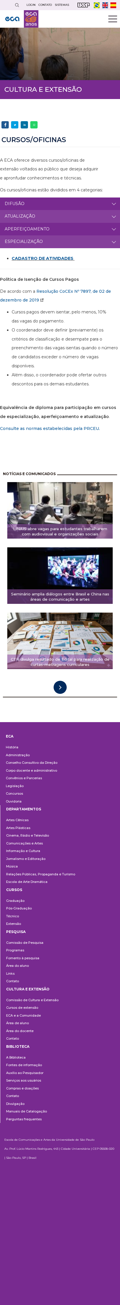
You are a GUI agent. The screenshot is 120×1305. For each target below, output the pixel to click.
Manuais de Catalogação (26, 1111)
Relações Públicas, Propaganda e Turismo (40, 874)
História (12, 747)
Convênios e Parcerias (24, 778)
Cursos (14, 890)
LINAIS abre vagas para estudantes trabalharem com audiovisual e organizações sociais (60, 531)
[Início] (21, 19)
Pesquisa (16, 932)
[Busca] (17, 5)
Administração (18, 755)
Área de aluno (17, 1023)
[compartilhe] (5, 124)
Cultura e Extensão (28, 989)
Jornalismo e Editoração (25, 859)
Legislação (15, 786)
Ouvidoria (14, 801)
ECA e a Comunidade (23, 1015)
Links (10, 973)
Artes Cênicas (17, 820)
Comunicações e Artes (24, 843)
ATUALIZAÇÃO (20, 216)
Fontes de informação (24, 1065)
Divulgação (15, 1104)
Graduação (15, 901)
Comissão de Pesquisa (24, 943)
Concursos (14, 793)
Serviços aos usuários (23, 1080)
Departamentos (23, 809)
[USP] (83, 5)
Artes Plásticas (18, 828)
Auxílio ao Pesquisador (24, 1073)
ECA (9, 736)
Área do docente (19, 1031)
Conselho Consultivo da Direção (31, 763)
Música (12, 866)
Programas (15, 950)
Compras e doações (22, 1088)
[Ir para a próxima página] (60, 687)
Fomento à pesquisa (22, 958)
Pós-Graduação (19, 908)
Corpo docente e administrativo (31, 770)
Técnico (12, 916)
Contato (12, 981)
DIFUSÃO (14, 203)
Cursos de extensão (22, 1008)
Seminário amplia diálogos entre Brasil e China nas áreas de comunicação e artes (60, 597)
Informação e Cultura (23, 851)
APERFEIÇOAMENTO (27, 229)
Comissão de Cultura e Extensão (32, 1000)
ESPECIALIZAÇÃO (24, 241)
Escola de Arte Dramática (26, 882)
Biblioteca (17, 1046)
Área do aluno (17, 966)
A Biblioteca (16, 1057)
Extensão (13, 924)
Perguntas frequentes (24, 1119)
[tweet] (14, 124)
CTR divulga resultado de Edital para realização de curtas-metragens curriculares (60, 662)
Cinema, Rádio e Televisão (27, 835)
